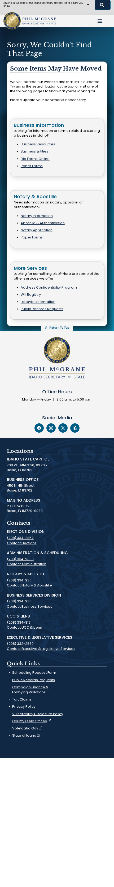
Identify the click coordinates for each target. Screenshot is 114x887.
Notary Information (37, 216)
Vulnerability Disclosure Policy (37, 714)
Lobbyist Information (38, 301)
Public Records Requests (42, 309)
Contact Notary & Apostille (29, 585)
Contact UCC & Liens (24, 627)
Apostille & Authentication (43, 223)
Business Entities (34, 151)
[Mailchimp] (75, 428)
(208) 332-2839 (20, 643)
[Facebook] (39, 428)
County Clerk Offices (29, 721)
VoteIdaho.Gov (25, 728)
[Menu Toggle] (100, 21)
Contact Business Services (29, 606)
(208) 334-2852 (20, 538)
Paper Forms (32, 166)
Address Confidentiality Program (49, 287)
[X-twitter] (63, 428)
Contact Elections (22, 543)
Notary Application (36, 230)
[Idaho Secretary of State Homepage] (12, 20)
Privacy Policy (24, 706)
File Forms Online (35, 158)
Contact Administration (26, 564)
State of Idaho (24, 735)
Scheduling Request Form (34, 672)
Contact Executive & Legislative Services (41, 648)
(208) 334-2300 (20, 559)
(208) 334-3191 (19, 622)
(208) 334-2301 (20, 580)
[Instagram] (51, 428)
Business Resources (38, 144)
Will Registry (31, 294)
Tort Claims (22, 699)
